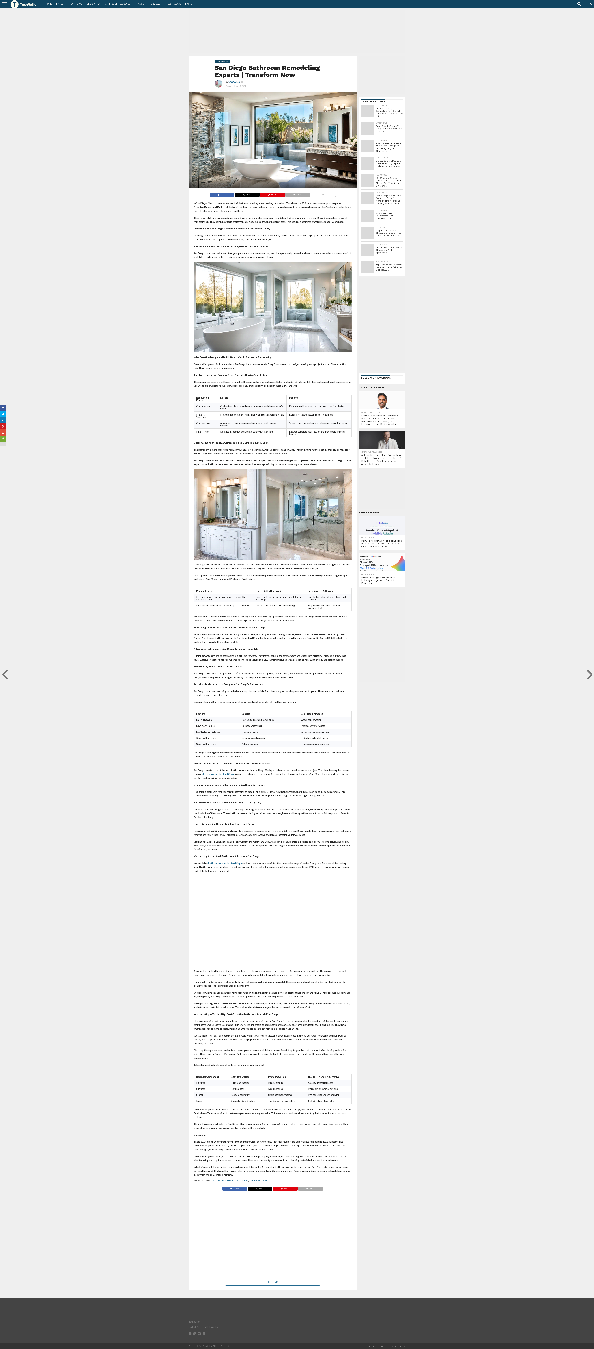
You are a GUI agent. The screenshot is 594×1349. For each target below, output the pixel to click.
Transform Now (258, 1181)
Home (48, 4)
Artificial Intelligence (117, 4)
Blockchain (94, 4)
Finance (139, 4)
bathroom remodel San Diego (225, 863)
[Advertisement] (297, 31)
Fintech (60, 4)
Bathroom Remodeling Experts (230, 1181)
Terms (402, 1346)
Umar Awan (234, 82)
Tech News (76, 4)
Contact (381, 1346)
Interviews (154, 4)
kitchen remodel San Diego (218, 773)
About (371, 1346)
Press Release (173, 4)
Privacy (392, 1346)
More (188, 4)
